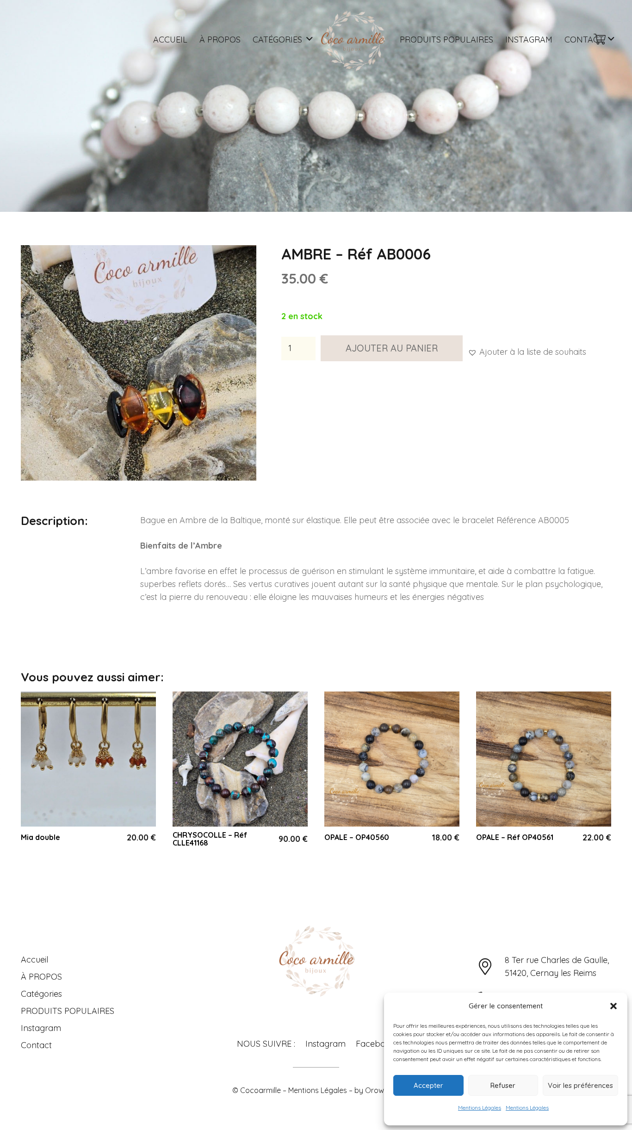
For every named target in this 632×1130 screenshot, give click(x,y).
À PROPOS (41, 976)
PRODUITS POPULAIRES (67, 1011)
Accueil (34, 959)
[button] (613, 1006)
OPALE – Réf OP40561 (514, 837)
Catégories (41, 993)
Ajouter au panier (392, 348)
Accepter (428, 1085)
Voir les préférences (580, 1085)
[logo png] (352, 39)
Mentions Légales (479, 1107)
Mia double (40, 837)
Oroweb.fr (382, 1090)
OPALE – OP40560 (356, 837)
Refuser (502, 1085)
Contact (36, 1045)
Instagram (41, 1028)
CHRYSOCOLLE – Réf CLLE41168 (210, 839)
